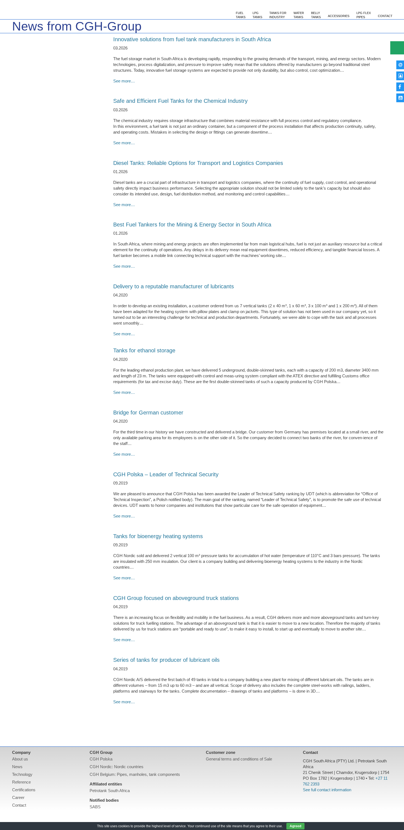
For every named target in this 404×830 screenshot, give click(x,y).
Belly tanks (316, 15)
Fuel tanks (240, 15)
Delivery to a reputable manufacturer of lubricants (173, 286)
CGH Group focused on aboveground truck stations (176, 598)
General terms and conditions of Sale (239, 759)
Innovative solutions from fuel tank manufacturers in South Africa (192, 39)
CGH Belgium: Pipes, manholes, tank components (135, 774)
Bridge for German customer (148, 413)
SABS (95, 806)
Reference (21, 782)
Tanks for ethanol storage (144, 350)
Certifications (23, 789)
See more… (124, 81)
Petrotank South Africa (110, 790)
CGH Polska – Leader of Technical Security (165, 474)
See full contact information (327, 789)
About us (20, 759)
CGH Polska (101, 759)
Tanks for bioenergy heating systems (158, 536)
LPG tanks (257, 15)
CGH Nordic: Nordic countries (116, 766)
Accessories (338, 16)
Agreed (295, 826)
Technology (22, 774)
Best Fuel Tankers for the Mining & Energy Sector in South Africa (192, 225)
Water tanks (299, 15)
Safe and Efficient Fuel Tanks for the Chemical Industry (181, 101)
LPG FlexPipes (363, 15)
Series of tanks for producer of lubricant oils (166, 660)
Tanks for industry (277, 15)
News (17, 766)
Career (18, 797)
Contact (385, 16)
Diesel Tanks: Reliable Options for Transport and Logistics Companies (198, 163)
